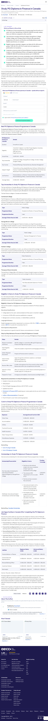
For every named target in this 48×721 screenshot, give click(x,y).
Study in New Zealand (18, 699)
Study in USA (16, 696)
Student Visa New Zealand (6, 699)
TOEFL (37, 323)
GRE (27, 672)
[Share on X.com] (36, 593)
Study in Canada (17, 593)
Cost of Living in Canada (9, 447)
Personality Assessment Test (17, 670)
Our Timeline (3, 663)
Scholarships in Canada (6, 683)
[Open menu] (46, 2)
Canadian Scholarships (14, 508)
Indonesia (18, 711)
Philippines (36, 711)
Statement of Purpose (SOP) (10, 391)
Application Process (16, 663)
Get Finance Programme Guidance (23, 120)
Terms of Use (15, 718)
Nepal (27, 711)
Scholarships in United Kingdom (7, 686)
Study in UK (16, 698)
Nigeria (31, 711)
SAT (27, 667)
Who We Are (3, 661)
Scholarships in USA (5, 685)
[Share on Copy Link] (43, 593)
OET (27, 668)
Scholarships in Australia (6, 679)
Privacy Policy (14, 117)
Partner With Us (4, 667)
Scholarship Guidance (16, 667)
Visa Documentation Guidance (18, 665)
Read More (42, 613)
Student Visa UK (4, 698)
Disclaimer (3, 718)
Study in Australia (17, 692)
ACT (27, 670)
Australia (3, 711)
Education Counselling (16, 661)
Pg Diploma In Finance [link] (25, 5)
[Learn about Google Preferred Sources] (13, 17)
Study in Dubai (16, 705)
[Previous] (43, 619)
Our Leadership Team (5, 665)
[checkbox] (3, 117)
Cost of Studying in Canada (10, 450)
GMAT (27, 674)
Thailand (8, 713)
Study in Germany (17, 703)
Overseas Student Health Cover (18, 668)
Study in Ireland (17, 701)
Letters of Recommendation (10, 395)
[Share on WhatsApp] (30, 593)
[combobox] (7, 99)
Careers (3, 668)
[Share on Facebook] (33, 593)
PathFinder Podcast (20, 681)
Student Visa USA (4, 696)
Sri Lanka (3, 713)
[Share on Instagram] (45, 593)
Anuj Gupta (5, 14)
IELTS (7, 325)
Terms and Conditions (23, 117)
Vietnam (13, 713)
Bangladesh (8, 711)
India (13, 711)
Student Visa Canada (5, 694)
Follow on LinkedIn (13, 609)
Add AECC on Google (7, 17)
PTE (27, 665)
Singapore (42, 711)
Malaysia (23, 711)
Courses (17, 5)
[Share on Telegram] (39, 593)
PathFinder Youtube (19, 679)
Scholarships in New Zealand (7, 681)
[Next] (46, 619)
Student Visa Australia (5, 692)
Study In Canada (10, 5)
